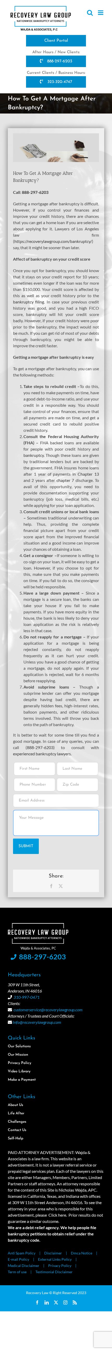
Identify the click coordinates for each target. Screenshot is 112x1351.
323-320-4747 (59, 82)
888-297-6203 (59, 61)
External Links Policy (55, 1259)
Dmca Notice (81, 1253)
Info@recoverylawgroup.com (37, 1022)
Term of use (17, 1272)
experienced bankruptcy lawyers (42, 753)
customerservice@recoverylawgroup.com (48, 1009)
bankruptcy (33, 455)
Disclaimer (53, 1253)
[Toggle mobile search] (90, 12)
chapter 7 (65, 480)
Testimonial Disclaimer (54, 1272)
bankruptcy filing (28, 301)
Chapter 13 (88, 473)
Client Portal (56, 41)
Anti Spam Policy (21, 1253)
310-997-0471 (27, 997)
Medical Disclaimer (23, 1265)
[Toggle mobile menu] (101, 12)
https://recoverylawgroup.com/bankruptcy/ (53, 241)
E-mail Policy (18, 1259)
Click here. (58, 1214)
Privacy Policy (59, 1265)
